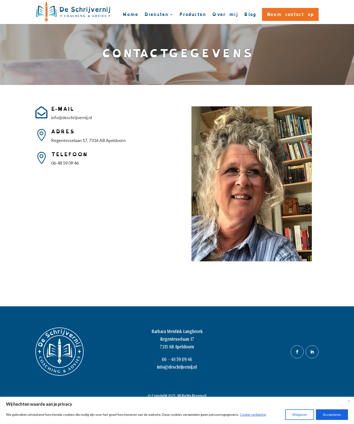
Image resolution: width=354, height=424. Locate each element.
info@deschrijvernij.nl (177, 367)
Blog (250, 16)
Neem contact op (290, 14)
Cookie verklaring (253, 414)
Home (130, 16)
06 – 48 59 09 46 (177, 359)
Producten (192, 16)
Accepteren (332, 414)
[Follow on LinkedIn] (312, 351)
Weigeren (299, 414)
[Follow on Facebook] (297, 351)
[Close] (349, 401)
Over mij (225, 16)
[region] (177, 410)
